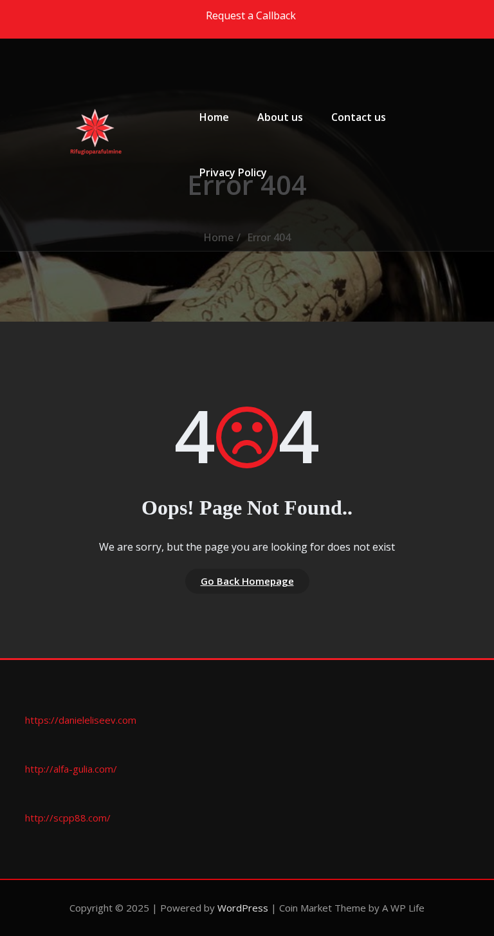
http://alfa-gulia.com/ (71, 768)
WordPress (242, 907)
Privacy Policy (233, 172)
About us (280, 117)
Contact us (358, 117)
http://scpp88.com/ (68, 817)
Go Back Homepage (247, 580)
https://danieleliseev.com (80, 719)
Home (214, 117)
